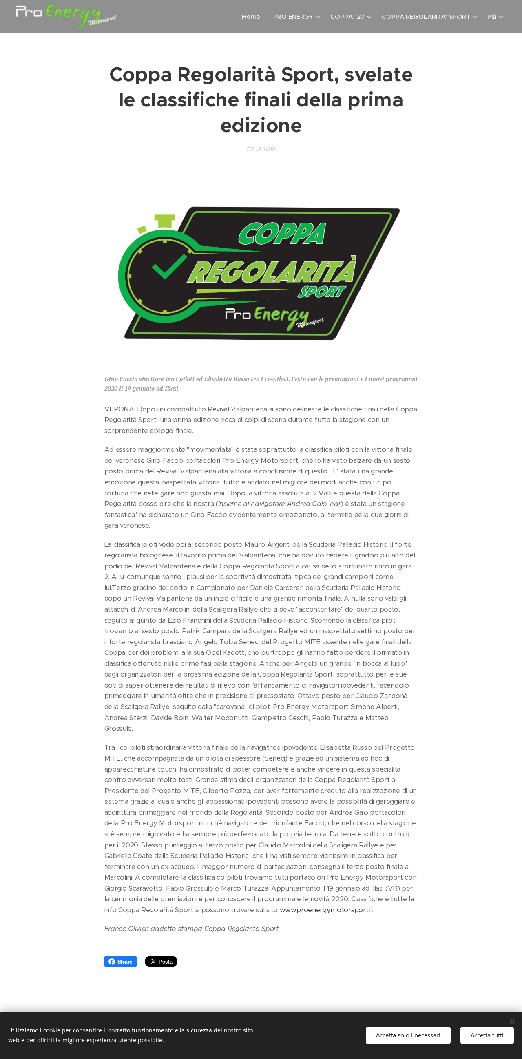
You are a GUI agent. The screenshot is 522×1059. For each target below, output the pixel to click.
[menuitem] (253, 17)
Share (125, 961)
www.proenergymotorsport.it (327, 910)
